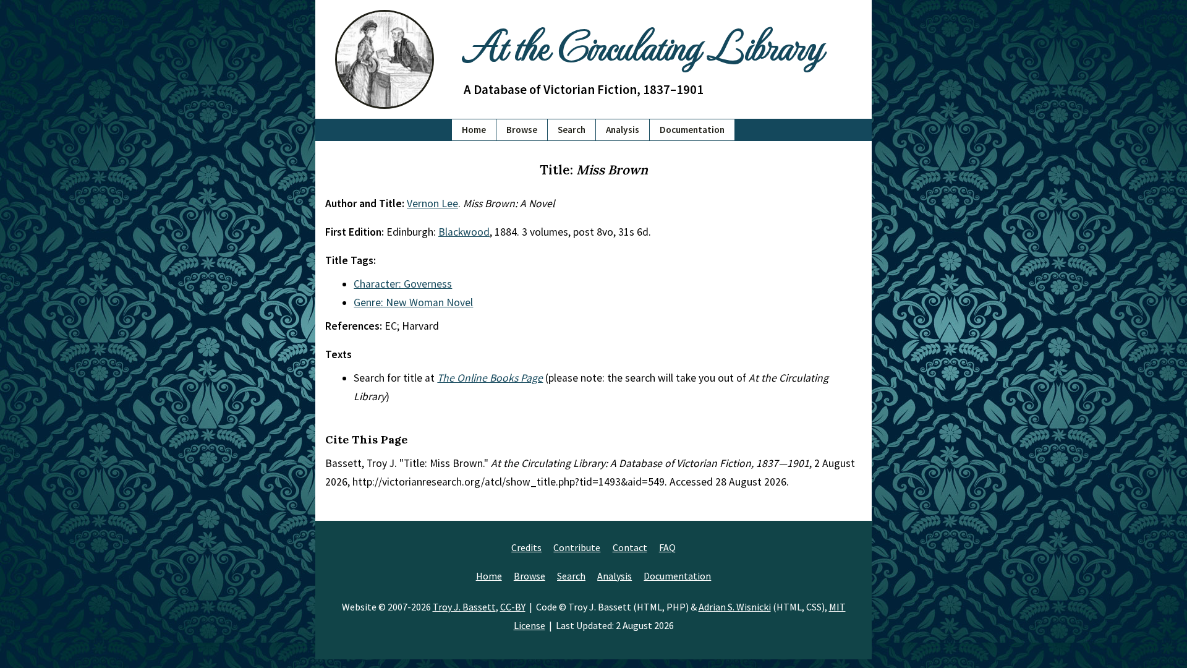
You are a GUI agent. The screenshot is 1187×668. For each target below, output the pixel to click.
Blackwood (464, 232)
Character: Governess (403, 284)
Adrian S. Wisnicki (735, 607)
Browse (521, 129)
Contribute (576, 547)
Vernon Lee (432, 203)
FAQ (667, 547)
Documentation (692, 129)
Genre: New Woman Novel (413, 302)
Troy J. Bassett (464, 607)
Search (571, 129)
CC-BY (512, 607)
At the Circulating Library (643, 44)
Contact (630, 547)
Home (474, 129)
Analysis (622, 129)
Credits (526, 547)
